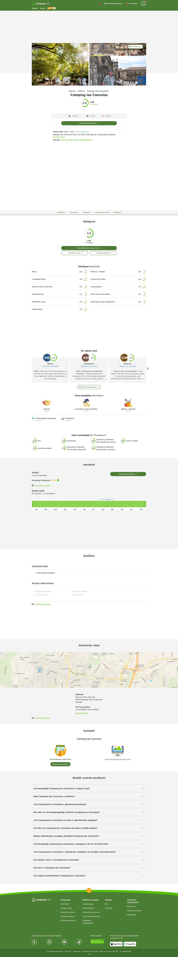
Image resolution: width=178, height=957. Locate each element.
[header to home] (41, 3)
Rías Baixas (74, 140)
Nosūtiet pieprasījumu (87, 123)
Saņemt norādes (81, 713)
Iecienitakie (133, 3)
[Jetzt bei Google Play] (130, 944)
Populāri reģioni (67, 916)
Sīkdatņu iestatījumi (90, 951)
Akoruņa (64, 140)
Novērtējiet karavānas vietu (88, 248)
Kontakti (108, 908)
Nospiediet (131, 915)
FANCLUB (64, 904)
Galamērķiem (88, 908)
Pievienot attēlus (103, 253)
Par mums (131, 906)
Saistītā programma (91, 916)
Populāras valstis (67, 912)
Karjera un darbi (134, 910)
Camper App (65, 908)
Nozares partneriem (91, 912)
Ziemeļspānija (86, 140)
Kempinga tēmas (67, 920)
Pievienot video (74, 253)
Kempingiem (88, 904)
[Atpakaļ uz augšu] (89, 890)
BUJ (106, 904)
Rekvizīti (68, 951)
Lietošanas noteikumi (55, 951)
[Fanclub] (51, 8)
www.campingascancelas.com (118, 759)
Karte (42, 8)
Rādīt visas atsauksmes (88, 387)
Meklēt (35, 8)
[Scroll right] (147, 368)
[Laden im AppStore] (116, 944)
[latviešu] (99, 3)
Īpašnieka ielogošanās (88, 921)
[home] (41, 899)
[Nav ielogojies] (143, 3)
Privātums (77, 951)
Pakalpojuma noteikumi (109, 951)
